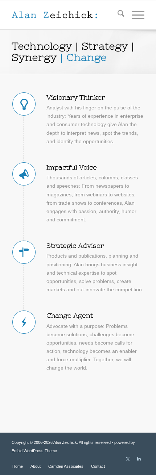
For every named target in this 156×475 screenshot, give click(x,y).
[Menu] (134, 14)
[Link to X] (128, 458)
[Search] (117, 14)
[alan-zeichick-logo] (65, 14)
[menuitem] (117, 14)
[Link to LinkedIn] (139, 458)
